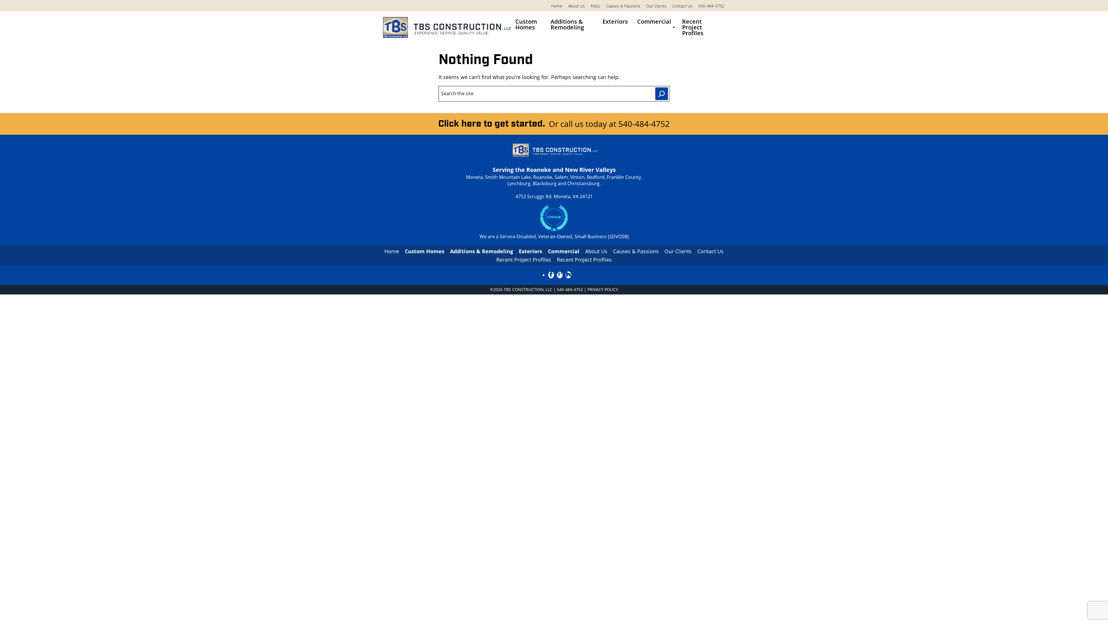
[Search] (661, 93)
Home (556, 6)
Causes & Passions (623, 6)
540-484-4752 (711, 6)
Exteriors (615, 21)
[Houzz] (568, 274)
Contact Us (682, 6)
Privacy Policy (602, 289)
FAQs (595, 6)
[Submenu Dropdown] (673, 27)
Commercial (654, 21)
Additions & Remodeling (567, 24)
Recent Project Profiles (692, 27)
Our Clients (656, 6)
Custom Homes (526, 24)
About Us (576, 6)
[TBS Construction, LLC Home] (446, 27)
